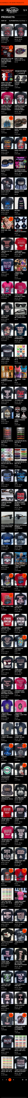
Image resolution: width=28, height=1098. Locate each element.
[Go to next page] (26, 1079)
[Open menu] (2, 10)
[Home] (12, 10)
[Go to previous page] (23, 1079)
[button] (14, 2)
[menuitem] (14, 21)
